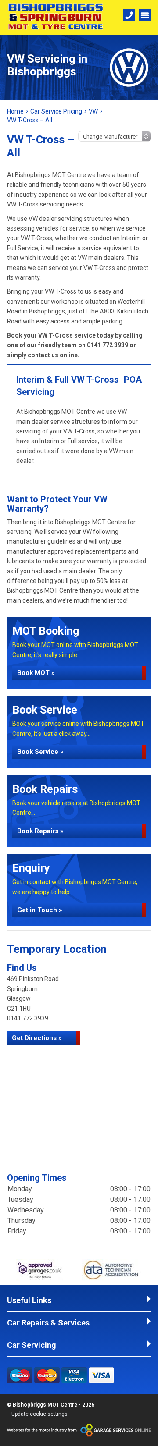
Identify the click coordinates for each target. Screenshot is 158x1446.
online (69, 355)
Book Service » (40, 752)
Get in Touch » (39, 910)
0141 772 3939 (107, 344)
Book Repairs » (40, 831)
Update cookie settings (39, 1414)
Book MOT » (36, 673)
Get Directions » (37, 1038)
